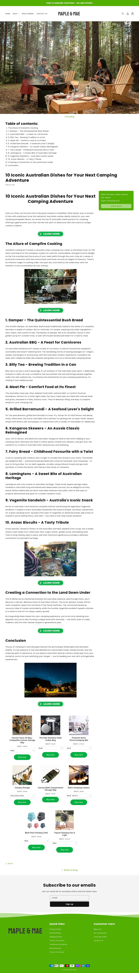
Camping (69, 116)
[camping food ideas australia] (50, 286)
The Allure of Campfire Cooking (23, 128)
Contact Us (98, 941)
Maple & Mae (72, 970)
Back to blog (71, 870)
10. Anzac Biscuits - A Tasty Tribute (24, 159)
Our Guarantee (100, 933)
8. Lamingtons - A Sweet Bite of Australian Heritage (32, 153)
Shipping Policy (56, 937)
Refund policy (55, 948)
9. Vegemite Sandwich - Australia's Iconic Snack (30, 156)
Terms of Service (57, 952)
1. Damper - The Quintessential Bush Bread (28, 131)
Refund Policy (55, 933)
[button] (123, 13)
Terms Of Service (57, 941)
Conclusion (13, 165)
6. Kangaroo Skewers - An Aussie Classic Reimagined (33, 146)
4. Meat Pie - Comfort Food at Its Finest (27, 140)
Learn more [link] (116, 206)
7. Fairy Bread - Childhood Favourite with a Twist (31, 150)
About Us (97, 929)
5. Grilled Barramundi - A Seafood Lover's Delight (31, 143)
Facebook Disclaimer (58, 944)
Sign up (69, 904)
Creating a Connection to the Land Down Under (30, 162)
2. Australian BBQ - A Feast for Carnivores (28, 134)
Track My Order (100, 937)
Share (10, 863)
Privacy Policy (55, 929)
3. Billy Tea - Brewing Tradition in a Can (26, 137)
